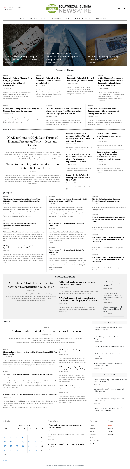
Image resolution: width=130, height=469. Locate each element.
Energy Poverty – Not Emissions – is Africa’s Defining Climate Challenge (108, 409)
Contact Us (7, 10)
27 (23, 450)
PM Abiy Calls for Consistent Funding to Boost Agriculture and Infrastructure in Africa (19, 224)
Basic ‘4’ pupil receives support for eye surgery (109, 346)
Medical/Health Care (83, 18)
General (23, 18)
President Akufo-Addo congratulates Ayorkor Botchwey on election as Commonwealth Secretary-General (109, 157)
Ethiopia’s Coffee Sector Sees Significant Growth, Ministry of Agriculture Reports (106, 200)
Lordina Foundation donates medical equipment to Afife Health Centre (112, 284)
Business (33, 18)
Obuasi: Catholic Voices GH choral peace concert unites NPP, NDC (78, 177)
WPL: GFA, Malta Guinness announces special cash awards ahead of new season (72, 388)
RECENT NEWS (109, 375)
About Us (21, 8)
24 (5, 450)
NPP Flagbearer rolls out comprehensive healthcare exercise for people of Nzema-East (78, 299)
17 (5, 446)
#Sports (46, 327)
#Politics (34, 134)
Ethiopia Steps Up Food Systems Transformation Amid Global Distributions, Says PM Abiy (68, 200)
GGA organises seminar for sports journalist (71, 351)
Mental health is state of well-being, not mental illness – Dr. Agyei (112, 309)
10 (5, 442)
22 (36, 446)
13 (23, 442)
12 (17, 442)
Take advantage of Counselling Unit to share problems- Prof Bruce (108, 364)
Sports (67, 18)
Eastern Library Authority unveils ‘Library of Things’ (108, 338)
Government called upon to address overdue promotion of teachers (108, 328)
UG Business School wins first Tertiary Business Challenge (109, 355)
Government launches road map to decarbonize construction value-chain (31, 285)
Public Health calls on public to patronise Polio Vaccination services (77, 283)
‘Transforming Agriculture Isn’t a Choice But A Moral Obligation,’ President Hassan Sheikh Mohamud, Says (21, 200)
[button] (119, 8)
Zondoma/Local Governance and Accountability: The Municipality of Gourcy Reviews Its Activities (103, 111)
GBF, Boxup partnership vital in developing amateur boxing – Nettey (72, 368)
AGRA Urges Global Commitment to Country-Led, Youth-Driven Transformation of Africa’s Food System (108, 239)
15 (35, 442)
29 (36, 450)
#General (5, 75)
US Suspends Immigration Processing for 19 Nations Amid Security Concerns (22, 109)
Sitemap (12, 8)
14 (29, 442)
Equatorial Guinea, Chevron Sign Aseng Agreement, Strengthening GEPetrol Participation (17, 82)
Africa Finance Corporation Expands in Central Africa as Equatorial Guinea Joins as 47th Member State (110, 82)
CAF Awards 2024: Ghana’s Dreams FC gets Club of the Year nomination (28, 374)
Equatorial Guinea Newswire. (64, 465)
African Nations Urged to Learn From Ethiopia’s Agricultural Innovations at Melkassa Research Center (108, 219)
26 (17, 450)
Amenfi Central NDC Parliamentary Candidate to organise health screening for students (112, 296)
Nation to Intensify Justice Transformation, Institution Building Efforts (32, 166)
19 (17, 446)
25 (11, 450)
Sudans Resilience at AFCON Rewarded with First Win (46, 331)
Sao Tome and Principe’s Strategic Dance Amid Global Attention (104, 58)
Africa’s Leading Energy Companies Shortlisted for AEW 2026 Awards (22, 58)
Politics (44, 18)
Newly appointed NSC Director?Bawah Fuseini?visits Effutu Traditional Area (30, 395)
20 (23, 446)
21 (29, 446)
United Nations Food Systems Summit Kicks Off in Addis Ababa (66, 224)
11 (11, 442)
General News (65, 70)
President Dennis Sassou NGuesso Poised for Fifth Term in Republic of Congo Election (63, 56)
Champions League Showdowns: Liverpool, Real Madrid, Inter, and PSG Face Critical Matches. (30, 353)
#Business (6, 196)
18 (11, 446)
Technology (56, 18)
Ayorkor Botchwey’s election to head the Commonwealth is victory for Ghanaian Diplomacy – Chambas (79, 158)
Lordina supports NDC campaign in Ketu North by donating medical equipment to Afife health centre (80, 137)
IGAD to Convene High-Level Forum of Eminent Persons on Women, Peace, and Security (32, 141)
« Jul (5, 461)
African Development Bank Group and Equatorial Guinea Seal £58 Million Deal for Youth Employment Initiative (63, 111)
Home (5, 8)
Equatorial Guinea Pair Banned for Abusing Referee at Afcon (80, 79)
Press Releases (101, 18)
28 (29, 450)
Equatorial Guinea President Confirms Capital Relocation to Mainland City (49, 80)
